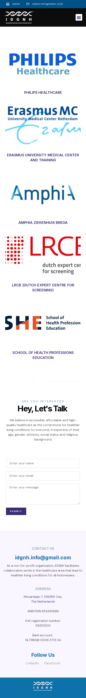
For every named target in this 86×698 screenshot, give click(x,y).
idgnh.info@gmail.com (43, 558)
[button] (79, 17)
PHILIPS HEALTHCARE (43, 92)
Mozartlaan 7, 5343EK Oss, (43, 597)
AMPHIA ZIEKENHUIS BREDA (43, 222)
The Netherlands (43, 601)
